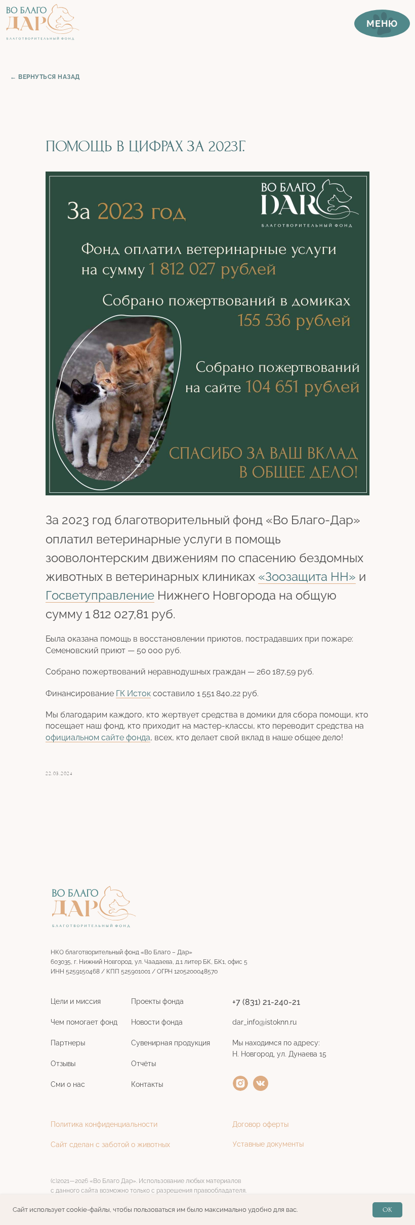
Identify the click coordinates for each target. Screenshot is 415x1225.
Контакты (147, 1084)
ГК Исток (133, 693)
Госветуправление (100, 595)
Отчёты (143, 1064)
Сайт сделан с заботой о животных (110, 1144)
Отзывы (63, 1064)
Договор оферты (260, 1124)
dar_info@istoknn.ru (264, 1022)
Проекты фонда (157, 1001)
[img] (240, 1083)
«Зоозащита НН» (307, 576)
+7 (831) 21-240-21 (266, 1002)
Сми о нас (68, 1084)
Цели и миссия (76, 1001)
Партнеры (68, 1043)
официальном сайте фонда (98, 737)
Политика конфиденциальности (104, 1124)
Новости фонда (157, 1022)
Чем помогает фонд (84, 1022)
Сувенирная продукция (170, 1043)
